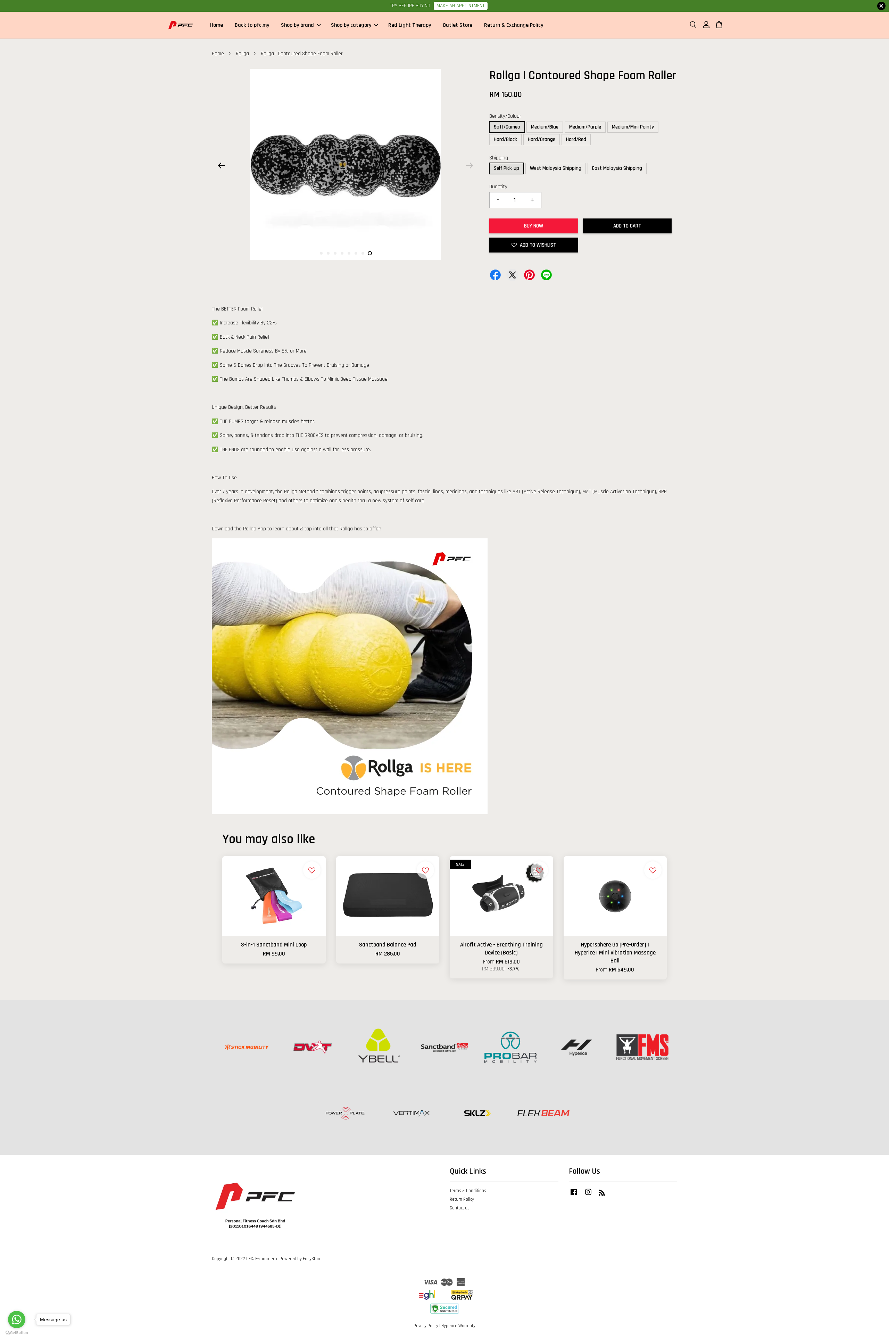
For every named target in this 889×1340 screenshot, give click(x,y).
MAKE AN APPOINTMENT (461, 5)
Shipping (498, 158)
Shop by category (351, 25)
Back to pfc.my (252, 25)
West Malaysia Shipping (555, 168)
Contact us (460, 1208)
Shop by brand (297, 25)
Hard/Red (576, 139)
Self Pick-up (506, 168)
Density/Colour (505, 116)
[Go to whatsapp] (16, 1319)
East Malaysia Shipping (617, 168)
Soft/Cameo (507, 127)
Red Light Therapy (409, 25)
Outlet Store (457, 25)
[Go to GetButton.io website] (17, 1333)
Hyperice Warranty (458, 1326)
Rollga (242, 53)
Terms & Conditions (468, 1190)
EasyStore (312, 1259)
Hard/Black (505, 139)
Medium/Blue (544, 127)
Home (216, 25)
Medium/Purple (585, 127)
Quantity (498, 186)
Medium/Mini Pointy (633, 127)
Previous (221, 165)
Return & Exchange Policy (513, 25)
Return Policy (462, 1199)
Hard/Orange (541, 139)
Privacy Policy (426, 1326)
